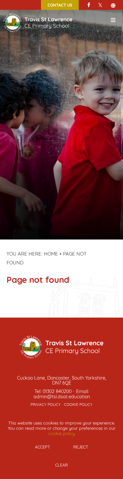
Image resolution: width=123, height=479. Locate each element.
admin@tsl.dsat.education (61, 396)
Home (51, 253)
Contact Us (60, 5)
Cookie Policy (78, 404)
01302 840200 (57, 391)
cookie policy (62, 433)
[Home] (37, 12)
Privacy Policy (46, 404)
